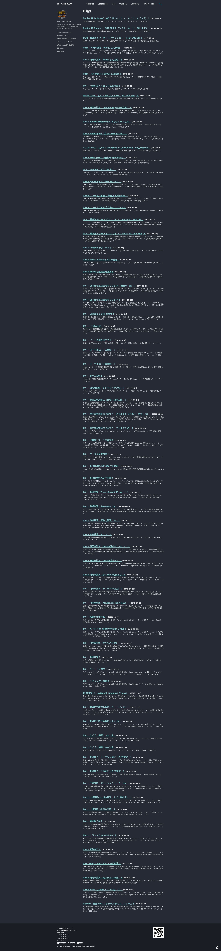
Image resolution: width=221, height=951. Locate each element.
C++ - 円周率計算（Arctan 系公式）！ (102, 560)
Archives (90, 4)
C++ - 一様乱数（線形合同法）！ (99, 809)
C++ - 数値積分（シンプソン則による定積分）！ (107, 757)
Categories (102, 4)
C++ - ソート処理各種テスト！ (98, 340)
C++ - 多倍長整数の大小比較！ (98, 478)
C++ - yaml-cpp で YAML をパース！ (102, 181)
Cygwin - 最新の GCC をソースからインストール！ (109, 903)
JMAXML (135, 4)
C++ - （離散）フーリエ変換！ (98, 440)
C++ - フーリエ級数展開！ (96, 454)
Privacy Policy (149, 4)
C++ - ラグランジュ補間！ (96, 681)
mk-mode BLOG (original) (67, 38)
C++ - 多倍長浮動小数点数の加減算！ (102, 466)
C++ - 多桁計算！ (92, 657)
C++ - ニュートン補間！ (95, 669)
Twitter (61, 48)
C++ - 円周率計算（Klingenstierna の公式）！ (106, 603)
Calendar (123, 4)
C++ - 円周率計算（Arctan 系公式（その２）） (106, 546)
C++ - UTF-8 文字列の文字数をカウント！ (104, 207)
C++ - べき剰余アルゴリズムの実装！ (102, 85)
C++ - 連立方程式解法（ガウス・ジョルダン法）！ (108, 428)
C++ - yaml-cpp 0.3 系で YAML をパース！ (105, 133)
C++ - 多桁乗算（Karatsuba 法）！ (101, 506)
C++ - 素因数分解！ (93, 821)
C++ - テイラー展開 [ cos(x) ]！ (99, 735)
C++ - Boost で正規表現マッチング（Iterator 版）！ (109, 285)
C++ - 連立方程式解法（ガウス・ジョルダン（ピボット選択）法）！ (117, 414)
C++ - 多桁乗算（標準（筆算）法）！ (101, 520)
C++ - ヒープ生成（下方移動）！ (99, 350)
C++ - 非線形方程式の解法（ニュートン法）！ (106, 707)
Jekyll (81, 946)
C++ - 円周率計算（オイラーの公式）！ (103, 588)
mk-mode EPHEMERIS (66, 45)
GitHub (61, 51)
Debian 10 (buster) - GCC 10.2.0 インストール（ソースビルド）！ (117, 28)
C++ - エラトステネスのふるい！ (100, 835)
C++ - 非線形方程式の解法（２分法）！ (103, 721)
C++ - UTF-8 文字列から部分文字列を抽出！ (105, 195)
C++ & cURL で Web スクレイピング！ (103, 889)
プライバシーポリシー (62, 940)
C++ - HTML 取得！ (93, 326)
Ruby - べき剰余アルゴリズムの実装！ (102, 73)
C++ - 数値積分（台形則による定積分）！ (104, 771)
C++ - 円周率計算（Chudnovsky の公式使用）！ (107, 107)
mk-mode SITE (64, 35)
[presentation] (148, 594)
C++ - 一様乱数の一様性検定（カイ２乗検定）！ (107, 797)
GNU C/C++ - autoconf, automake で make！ (106, 693)
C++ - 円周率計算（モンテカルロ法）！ (103, 877)
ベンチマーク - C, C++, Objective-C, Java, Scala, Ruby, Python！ (116, 147)
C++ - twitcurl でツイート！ (97, 247)
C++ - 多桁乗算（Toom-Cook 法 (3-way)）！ (106, 492)
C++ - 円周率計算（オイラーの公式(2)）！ (104, 574)
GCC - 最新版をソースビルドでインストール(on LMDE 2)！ (113, 38)
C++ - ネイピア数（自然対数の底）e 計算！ (105, 629)
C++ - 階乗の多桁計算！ (95, 617)
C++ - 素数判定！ (92, 849)
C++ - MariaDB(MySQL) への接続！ (101, 259)
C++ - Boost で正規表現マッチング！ (102, 299)
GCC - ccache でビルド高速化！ (99, 169)
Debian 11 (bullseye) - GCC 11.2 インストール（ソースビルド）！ (116, 18)
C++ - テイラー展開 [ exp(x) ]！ (99, 747)
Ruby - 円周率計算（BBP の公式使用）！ (103, 47)
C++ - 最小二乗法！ (93, 376)
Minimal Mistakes (89, 946)
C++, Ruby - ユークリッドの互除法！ (102, 863)
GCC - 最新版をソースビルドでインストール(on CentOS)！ (113, 219)
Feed (81, 943)
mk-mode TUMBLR (65, 42)
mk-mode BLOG (64, 4)
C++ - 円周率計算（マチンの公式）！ (102, 643)
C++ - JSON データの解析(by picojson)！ (104, 157)
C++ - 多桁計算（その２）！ (97, 534)
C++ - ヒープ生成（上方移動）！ (99, 364)
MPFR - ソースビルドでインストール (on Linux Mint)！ (111, 95)
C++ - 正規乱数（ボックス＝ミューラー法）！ (106, 783)
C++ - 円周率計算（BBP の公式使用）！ (103, 59)
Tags (113, 4)
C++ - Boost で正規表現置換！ (98, 271)
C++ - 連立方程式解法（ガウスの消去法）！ (105, 399)
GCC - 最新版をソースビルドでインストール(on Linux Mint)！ (114, 233)
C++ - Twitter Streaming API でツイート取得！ (107, 121)
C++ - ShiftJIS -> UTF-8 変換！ (99, 314)
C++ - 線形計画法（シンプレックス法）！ (104, 388)
